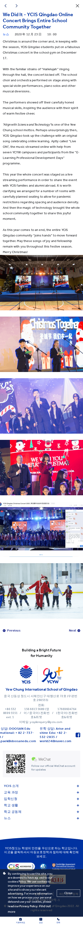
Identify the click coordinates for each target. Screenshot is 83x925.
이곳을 (9, 852)
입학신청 (10, 799)
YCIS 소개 (11, 786)
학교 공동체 (12, 812)
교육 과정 (11, 792)
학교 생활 (11, 805)
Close (68, 893)
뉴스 (7, 818)
